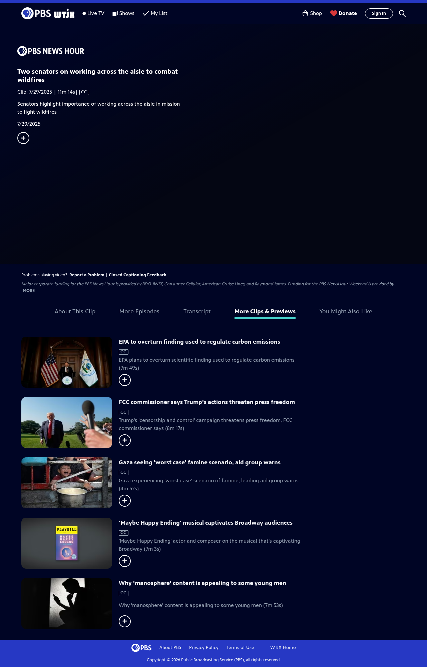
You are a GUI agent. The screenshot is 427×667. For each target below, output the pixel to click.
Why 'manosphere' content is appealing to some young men (202, 583)
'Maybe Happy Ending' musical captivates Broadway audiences (206, 522)
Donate (348, 13)
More (29, 290)
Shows (126, 13)
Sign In (379, 13)
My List (159, 13)
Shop (316, 13)
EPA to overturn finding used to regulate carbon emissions (199, 341)
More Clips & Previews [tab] (265, 311)
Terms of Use (240, 647)
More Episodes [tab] (139, 311)
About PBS (170, 647)
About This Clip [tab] (75, 311)
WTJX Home (283, 647)
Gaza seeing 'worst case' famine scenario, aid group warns (200, 462)
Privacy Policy (204, 647)
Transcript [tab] (196, 311)
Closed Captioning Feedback (137, 275)
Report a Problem (86, 275)
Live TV (95, 13)
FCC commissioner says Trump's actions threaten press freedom (207, 402)
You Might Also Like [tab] (346, 311)
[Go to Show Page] (222, 51)
